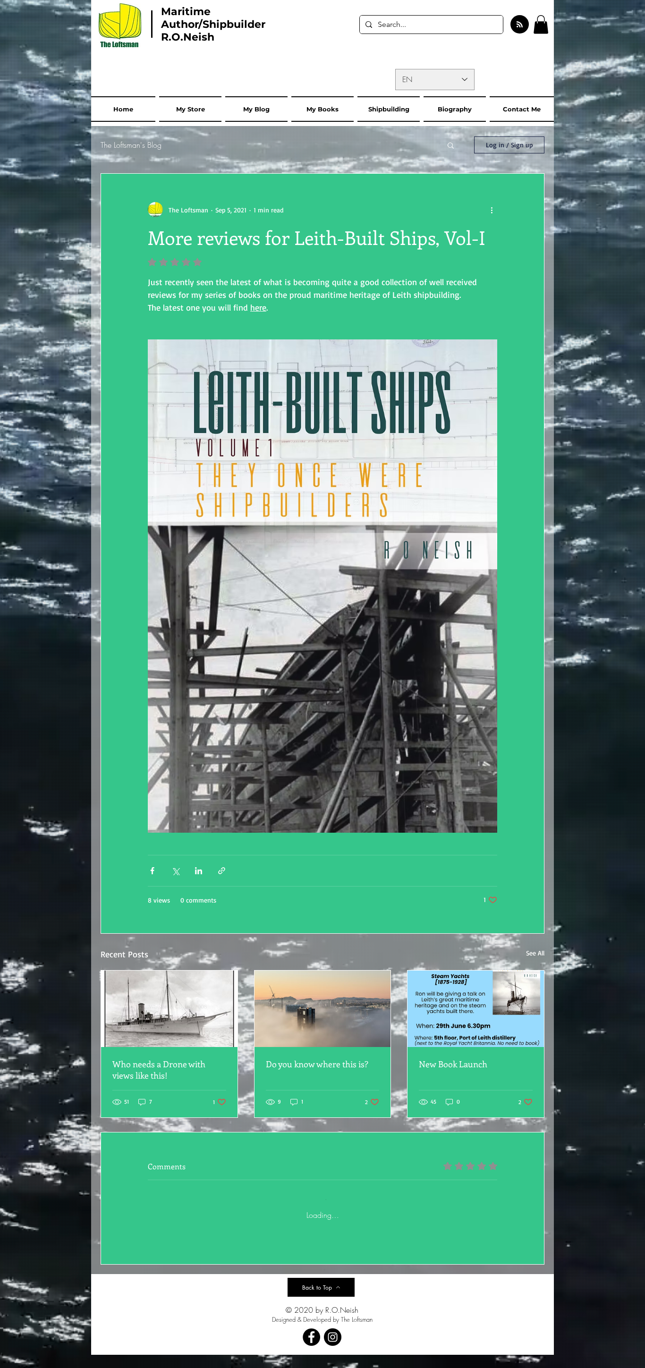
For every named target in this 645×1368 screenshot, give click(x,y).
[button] (541, 24)
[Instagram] (332, 1350)
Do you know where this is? (317, 1064)
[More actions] (491, 209)
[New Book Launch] (475, 1009)
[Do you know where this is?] (323, 1009)
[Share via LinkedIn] (198, 870)
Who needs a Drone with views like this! (158, 1069)
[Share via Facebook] (152, 870)
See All (535, 953)
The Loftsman (357, 1332)
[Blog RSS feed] (519, 24)
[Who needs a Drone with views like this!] (169, 1009)
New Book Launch (453, 1064)
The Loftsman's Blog (131, 145)
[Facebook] (311, 1350)
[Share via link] (221, 870)
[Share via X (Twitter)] (175, 870)
